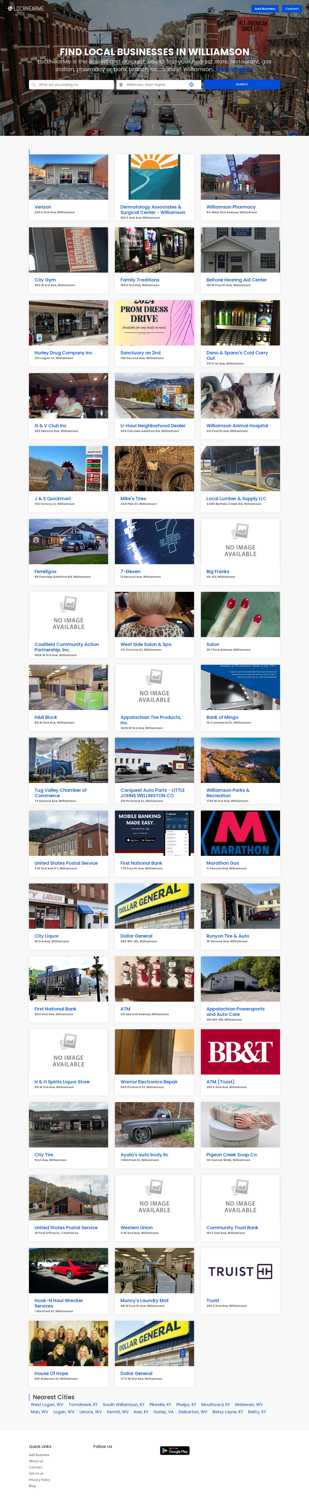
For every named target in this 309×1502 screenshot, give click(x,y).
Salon (213, 644)
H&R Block (46, 717)
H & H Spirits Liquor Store (62, 1082)
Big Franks (218, 571)
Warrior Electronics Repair (149, 1082)
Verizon (43, 207)
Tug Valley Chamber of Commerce (61, 793)
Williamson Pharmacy (231, 207)
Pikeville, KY (160, 1404)
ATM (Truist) (221, 1082)
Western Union (137, 1227)
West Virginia (234, 69)
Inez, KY (141, 1412)
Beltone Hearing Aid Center (237, 280)
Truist (213, 1300)
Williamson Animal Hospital (237, 425)
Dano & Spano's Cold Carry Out (237, 355)
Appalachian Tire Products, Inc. (151, 720)
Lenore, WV (91, 1412)
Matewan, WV (249, 1404)
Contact (292, 9)
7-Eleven (130, 571)
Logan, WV (63, 1412)
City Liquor (47, 936)
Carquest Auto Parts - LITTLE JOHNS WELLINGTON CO (153, 793)
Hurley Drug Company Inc (63, 353)
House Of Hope (51, 1373)
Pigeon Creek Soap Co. (232, 1155)
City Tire (44, 1155)
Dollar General (136, 936)
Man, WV (39, 1412)
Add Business (265, 9)
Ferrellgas (46, 571)
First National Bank (141, 863)
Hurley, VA (164, 1412)
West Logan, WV (47, 1404)
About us (36, 1461)
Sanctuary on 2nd (141, 353)
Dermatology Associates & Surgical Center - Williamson (153, 210)
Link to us (36, 1473)
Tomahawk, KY (83, 1404)
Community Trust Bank (232, 1227)
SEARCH (242, 84)
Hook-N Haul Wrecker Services (59, 1303)
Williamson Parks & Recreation (228, 793)
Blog (32, 1486)
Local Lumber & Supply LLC (236, 498)
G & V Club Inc (51, 425)
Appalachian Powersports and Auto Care (236, 1011)
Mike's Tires (133, 498)
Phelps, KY (186, 1404)
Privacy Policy (39, 1480)
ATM (126, 1009)
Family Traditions (140, 280)
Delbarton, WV (193, 1412)
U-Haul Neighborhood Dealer (153, 425)
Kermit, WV (118, 1412)
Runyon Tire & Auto (228, 936)
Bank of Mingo (222, 717)
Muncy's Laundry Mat (145, 1300)
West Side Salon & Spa (146, 644)
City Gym (45, 280)
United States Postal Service (66, 863)
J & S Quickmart (53, 498)
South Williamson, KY (123, 1404)
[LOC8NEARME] (25, 8)
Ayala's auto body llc (144, 1155)
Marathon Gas (223, 863)
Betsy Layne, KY (228, 1412)
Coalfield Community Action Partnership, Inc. (67, 647)
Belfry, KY (257, 1412)
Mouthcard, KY (215, 1404)
